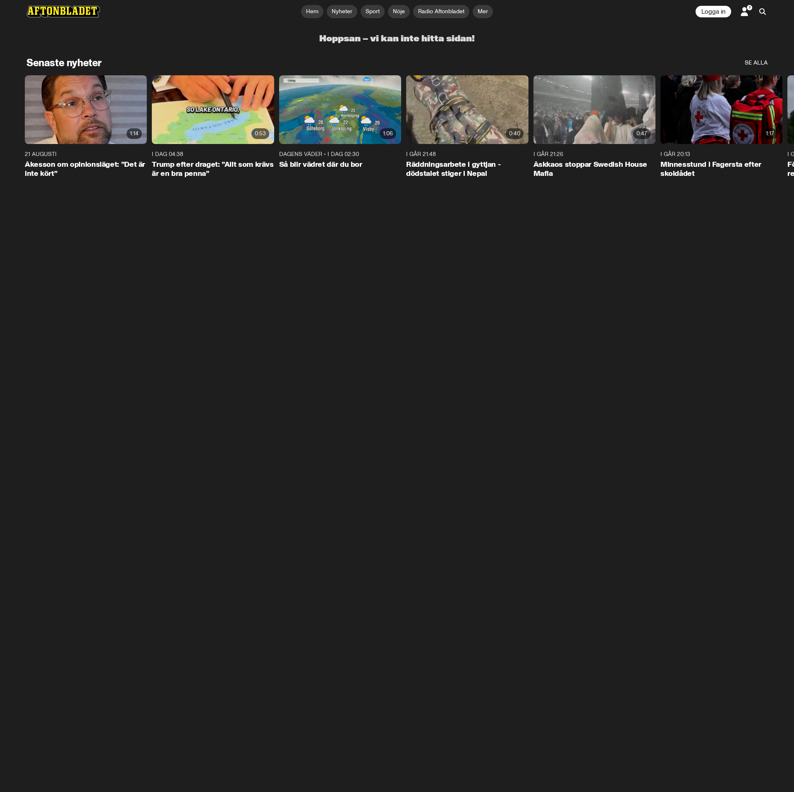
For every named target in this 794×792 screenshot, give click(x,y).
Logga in (713, 11)
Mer (483, 11)
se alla (756, 62)
